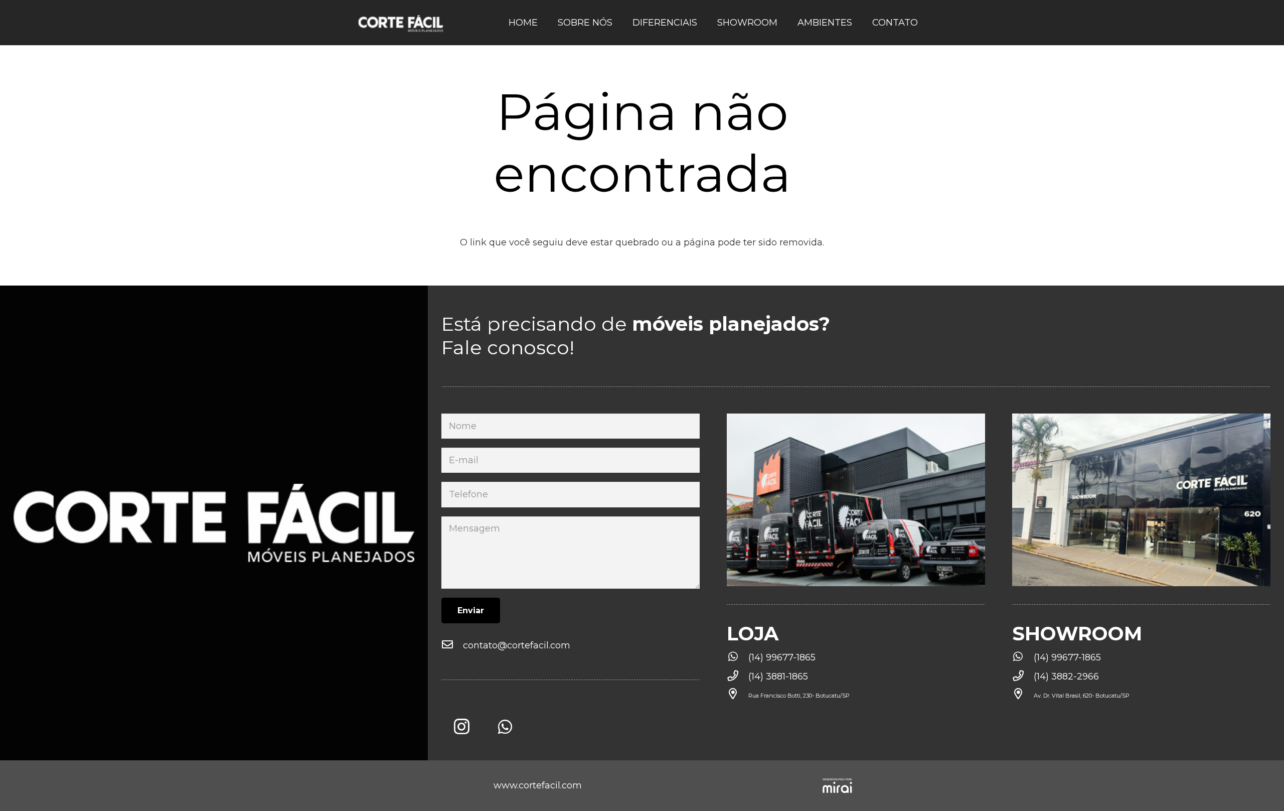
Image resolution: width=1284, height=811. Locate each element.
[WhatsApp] (505, 727)
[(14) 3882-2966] (1023, 676)
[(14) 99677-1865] (737, 657)
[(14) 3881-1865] (737, 676)
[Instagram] (461, 727)
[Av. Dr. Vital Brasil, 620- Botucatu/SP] (1023, 696)
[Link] (400, 22)
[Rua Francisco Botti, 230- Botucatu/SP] (737, 696)
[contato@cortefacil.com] (452, 645)
